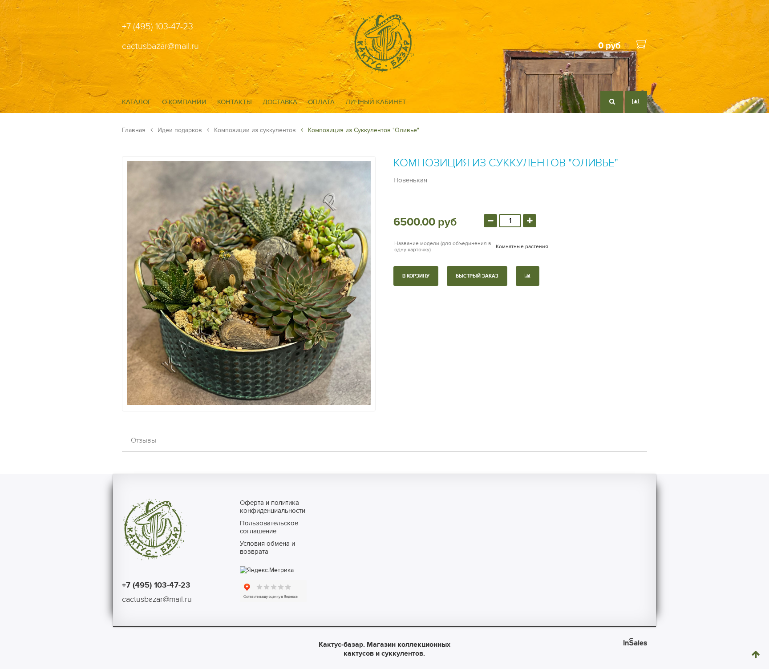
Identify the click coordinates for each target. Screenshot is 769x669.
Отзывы (143, 440)
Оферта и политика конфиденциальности (272, 507)
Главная (134, 130)
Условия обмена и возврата (267, 548)
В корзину (415, 276)
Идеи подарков (179, 130)
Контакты (234, 102)
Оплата (321, 102)
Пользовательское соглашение (269, 527)
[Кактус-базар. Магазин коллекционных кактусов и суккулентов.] (384, 72)
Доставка (280, 102)
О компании (184, 102)
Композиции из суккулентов (254, 130)
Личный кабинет (375, 102)
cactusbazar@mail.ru (160, 46)
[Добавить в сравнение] (527, 276)
